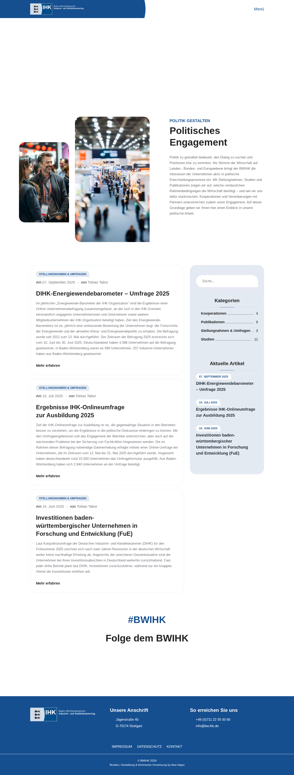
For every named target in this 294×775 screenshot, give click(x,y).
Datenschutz (149, 747)
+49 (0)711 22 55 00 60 (213, 719)
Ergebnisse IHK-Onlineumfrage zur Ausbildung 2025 (80, 411)
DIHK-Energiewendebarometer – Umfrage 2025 (102, 293)
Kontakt (174, 747)
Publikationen (213, 322)
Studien (207, 339)
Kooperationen (213, 313)
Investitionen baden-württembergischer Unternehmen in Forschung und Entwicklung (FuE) (86, 525)
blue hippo (178, 764)
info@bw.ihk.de (207, 726)
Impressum (122, 747)
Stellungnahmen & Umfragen (225, 331)
